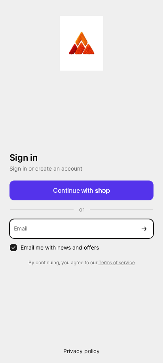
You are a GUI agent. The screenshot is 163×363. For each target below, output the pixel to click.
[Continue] (144, 229)
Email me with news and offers (60, 247)
